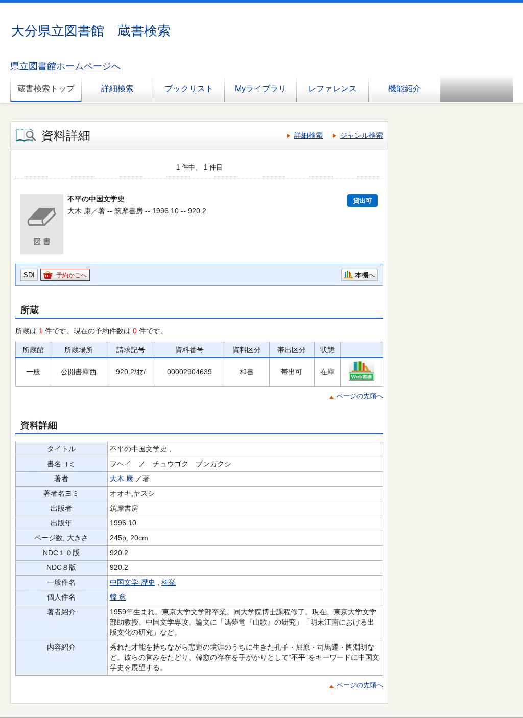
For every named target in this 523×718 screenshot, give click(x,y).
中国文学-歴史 (132, 582)
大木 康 (121, 478)
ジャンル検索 (361, 135)
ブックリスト (188, 88)
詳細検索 (117, 88)
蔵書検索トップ (46, 88)
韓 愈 (118, 597)
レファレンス (332, 88)
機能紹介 (404, 88)
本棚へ (365, 275)
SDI (29, 275)
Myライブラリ (261, 88)
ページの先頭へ (360, 396)
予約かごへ (71, 275)
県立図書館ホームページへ (65, 66)
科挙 (168, 582)
